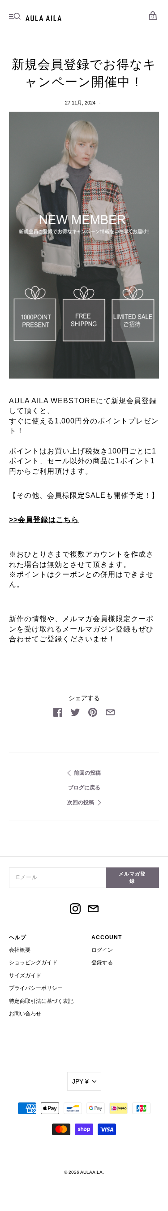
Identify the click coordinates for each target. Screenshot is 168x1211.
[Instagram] (75, 910)
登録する (102, 962)
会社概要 (19, 950)
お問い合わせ (25, 1014)
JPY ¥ (80, 1081)
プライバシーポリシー (36, 988)
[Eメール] (93, 910)
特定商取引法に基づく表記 (41, 1001)
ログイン (102, 950)
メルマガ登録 (132, 877)
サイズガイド (25, 975)
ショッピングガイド (33, 962)
